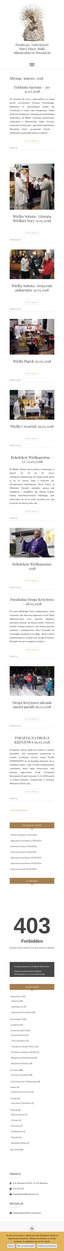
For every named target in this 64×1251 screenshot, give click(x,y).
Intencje (15, 1001)
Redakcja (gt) (15, 239)
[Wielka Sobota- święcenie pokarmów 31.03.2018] (32, 264)
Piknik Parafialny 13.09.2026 (23, 835)
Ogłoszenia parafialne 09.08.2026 (25, 863)
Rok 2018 (14, 1149)
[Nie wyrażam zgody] (60, 1241)
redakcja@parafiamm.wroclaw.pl (27, 1213)
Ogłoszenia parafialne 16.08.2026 (25, 857)
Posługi (13, 1110)
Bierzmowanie (17, 1114)
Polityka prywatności (47, 1246)
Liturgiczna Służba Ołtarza (23, 1046)
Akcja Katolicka (18, 1035)
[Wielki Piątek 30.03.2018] (32, 337)
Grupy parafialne (18, 1030)
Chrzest (14, 1120)
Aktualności (15, 996)
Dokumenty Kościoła (21, 1092)
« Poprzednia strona (19, 810)
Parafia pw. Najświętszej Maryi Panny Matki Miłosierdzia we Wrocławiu (32, 49)
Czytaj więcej (32, 141)
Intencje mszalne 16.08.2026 (23, 852)
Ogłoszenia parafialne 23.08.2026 (25, 840)
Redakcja (13, 148)
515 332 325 (18, 1188)
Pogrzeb (15, 1137)
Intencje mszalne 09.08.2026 (23, 869)
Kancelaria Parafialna (21, 1103)
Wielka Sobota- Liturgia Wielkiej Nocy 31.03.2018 (32, 218)
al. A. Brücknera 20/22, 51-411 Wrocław (30, 1183)
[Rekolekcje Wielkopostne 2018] (32, 543)
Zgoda (11, 1246)
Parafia (13, 1098)
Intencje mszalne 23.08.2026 (23, 846)
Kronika (14, 1070)
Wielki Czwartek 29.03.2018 (32, 426)
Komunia (15, 1126)
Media (13, 1087)
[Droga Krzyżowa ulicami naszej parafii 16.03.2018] (32, 681)
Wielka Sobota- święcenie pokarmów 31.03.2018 (32, 287)
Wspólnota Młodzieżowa (22, 1057)
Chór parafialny (18, 1040)
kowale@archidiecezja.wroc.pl (25, 1194)
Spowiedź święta (18, 1143)
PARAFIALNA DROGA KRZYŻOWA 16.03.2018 (32, 739)
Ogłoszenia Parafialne (21, 1012)
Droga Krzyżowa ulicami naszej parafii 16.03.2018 (32, 704)
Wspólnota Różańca (20, 1063)
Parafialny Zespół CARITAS (23, 1052)
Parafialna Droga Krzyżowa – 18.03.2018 (32, 601)
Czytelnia (14, 1024)
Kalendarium (17, 1006)
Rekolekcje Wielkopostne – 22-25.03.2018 (32, 459)
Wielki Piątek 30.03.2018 (32, 361)
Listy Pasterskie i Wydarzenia (23, 1081)
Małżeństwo (16, 1131)
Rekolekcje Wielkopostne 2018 (32, 566)
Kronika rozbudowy (20, 1075)
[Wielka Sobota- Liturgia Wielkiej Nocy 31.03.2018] (32, 187)
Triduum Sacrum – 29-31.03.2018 (32, 89)
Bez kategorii (16, 1019)
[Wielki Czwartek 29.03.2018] (32, 405)
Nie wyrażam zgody (25, 1246)
